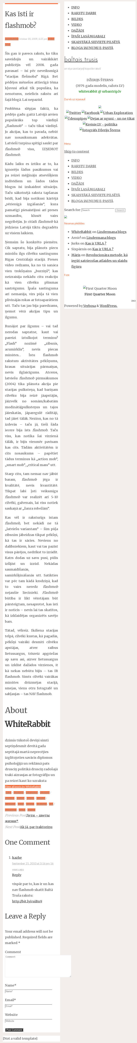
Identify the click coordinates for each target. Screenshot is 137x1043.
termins (31, 809)
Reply (16, 875)
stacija (22, 809)
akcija (8, 792)
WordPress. (108, 306)
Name (10, 985)
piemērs (30, 804)
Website (11, 1015)
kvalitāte (40, 798)
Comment (13, 952)
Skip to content (76, 151)
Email (10, 1000)
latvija (21, 804)
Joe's (133, 300)
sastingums (11, 809)
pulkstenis (41, 804)
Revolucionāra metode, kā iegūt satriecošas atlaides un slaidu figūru (99, 261)
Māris (75, 255)
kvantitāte (10, 804)
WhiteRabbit (81, 232)
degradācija (32, 792)
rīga (51, 804)
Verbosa (89, 306)
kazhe (17, 858)
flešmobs (9, 798)
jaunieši (30, 798)
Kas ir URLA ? (95, 243)
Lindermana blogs (111, 232)
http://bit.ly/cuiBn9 (27, 901)
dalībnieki (19, 792)
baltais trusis (81, 60)
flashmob (45, 792)
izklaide (20, 798)
